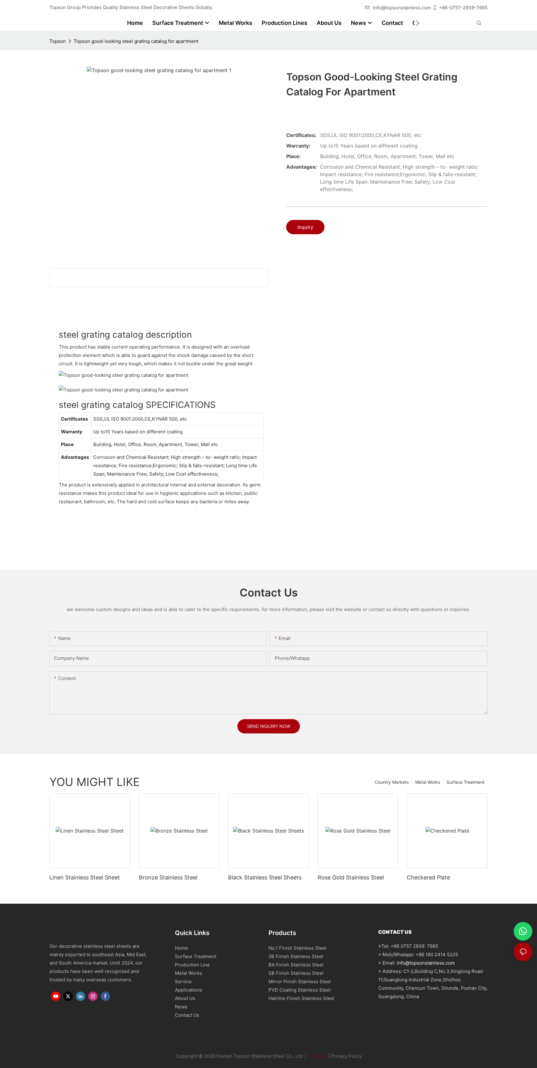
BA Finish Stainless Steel (296, 965)
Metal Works (427, 782)
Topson (57, 41)
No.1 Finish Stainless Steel (297, 948)
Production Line (192, 965)
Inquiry (305, 227)
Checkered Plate (428, 877)
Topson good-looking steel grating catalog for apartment (136, 41)
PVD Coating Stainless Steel (299, 990)
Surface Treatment (465, 782)
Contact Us (187, 1015)
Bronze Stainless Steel (168, 877)
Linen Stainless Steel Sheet (84, 877)
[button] (417, 23)
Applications (188, 990)
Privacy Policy (346, 1056)
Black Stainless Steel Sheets (264, 877)
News (181, 1007)
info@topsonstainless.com (402, 8)
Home (181, 948)
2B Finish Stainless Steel (295, 956)
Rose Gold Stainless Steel (351, 877)
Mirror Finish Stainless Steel (299, 981)
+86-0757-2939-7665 (463, 8)
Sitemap (317, 1056)
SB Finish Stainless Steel (296, 973)
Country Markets (392, 782)
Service (183, 981)
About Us (185, 998)
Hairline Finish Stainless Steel (301, 998)
